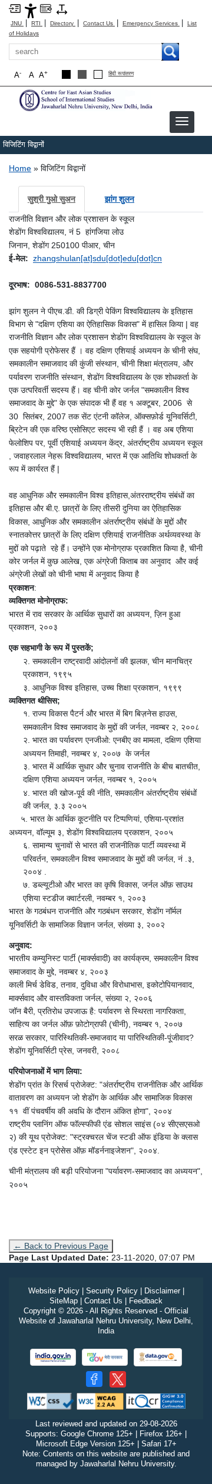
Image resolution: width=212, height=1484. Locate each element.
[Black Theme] (66, 74)
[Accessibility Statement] (31, 10)
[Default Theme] (98, 74)
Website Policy (54, 1290)
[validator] (50, 1400)
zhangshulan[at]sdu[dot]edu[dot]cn (97, 258)
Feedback (146, 1300)
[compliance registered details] (156, 1400)
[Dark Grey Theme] (82, 74)
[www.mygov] (105, 1357)
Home (20, 168)
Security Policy (112, 1290)
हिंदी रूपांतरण (121, 73)
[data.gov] (158, 1357)
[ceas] (85, 99)
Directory (62, 23)
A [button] (43, 74)
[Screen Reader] (46, 8)
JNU (17, 23)
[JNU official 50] (118, 1379)
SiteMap (63, 1300)
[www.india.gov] (53, 1357)
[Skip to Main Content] (15, 8)
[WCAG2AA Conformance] (100, 1400)
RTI (36, 23)
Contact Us (99, 23)
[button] (181, 121)
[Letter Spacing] (62, 8)
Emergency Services (151, 23)
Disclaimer (162, 1290)
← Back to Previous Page (61, 1245)
